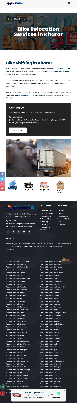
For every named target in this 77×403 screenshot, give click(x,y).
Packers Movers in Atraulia (16, 287)
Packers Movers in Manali (15, 273)
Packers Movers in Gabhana (16, 307)
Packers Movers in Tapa (49, 384)
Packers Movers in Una (14, 381)
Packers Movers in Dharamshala (18, 261)
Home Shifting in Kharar (44, 190)
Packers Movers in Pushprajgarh (52, 361)
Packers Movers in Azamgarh (17, 350)
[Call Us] (2, 393)
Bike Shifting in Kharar (29, 190)
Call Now (18, 130)
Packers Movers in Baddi (49, 298)
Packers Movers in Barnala (16, 367)
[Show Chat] (3, 387)
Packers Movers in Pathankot (51, 387)
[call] (51, 393)
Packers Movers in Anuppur (50, 333)
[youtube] (24, 232)
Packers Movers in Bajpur (49, 310)
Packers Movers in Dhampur (50, 367)
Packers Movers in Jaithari (15, 318)
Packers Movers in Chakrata (50, 378)
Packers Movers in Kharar (15, 270)
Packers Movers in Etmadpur (16, 290)
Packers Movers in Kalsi (14, 275)
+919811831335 (17, 117)
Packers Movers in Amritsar (50, 321)
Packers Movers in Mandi (15, 313)
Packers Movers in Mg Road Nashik (52, 287)
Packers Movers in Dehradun (16, 378)
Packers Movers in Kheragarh (17, 327)
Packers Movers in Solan (15, 298)
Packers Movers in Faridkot (50, 318)
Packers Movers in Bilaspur (50, 330)
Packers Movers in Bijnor (15, 335)
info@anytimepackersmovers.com (25, 123)
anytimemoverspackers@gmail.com (22, 226)
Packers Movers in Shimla (49, 295)
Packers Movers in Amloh (49, 344)
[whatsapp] (57, 394)
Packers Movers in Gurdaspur (51, 307)
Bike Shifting (46, 219)
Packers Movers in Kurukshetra (17, 341)
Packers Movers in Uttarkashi (50, 364)
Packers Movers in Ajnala (15, 364)
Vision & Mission (65, 219)
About (61, 213)
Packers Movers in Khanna (49, 284)
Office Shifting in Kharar (60, 191)
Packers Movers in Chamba (50, 338)
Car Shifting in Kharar (13, 190)
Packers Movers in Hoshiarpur (17, 361)
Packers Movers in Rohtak (15, 301)
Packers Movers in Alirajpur (16, 264)
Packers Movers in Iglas (48, 350)
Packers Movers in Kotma (15, 352)
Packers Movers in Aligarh (49, 355)
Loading (45, 225)
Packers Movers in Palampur (16, 355)
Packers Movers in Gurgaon (50, 381)
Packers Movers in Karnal (49, 278)
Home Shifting (47, 210)
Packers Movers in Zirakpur (16, 321)
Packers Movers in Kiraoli (15, 304)
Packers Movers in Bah (14, 330)
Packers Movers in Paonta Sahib (18, 278)
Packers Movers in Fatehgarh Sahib (53, 313)
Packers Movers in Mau (48, 347)
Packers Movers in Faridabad (50, 315)
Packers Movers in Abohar (15, 347)
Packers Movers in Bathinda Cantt (18, 295)
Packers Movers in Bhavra (49, 335)
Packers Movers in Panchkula (17, 267)
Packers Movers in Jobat (49, 375)
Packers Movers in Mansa (49, 301)
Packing (45, 222)
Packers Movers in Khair (48, 358)
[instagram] (19, 232)
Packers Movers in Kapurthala (51, 267)
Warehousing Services (46, 228)
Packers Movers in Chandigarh (51, 281)
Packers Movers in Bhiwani (15, 324)
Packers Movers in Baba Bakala (51, 273)
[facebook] (8, 232)
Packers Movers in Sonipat (49, 327)
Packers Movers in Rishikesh (50, 275)
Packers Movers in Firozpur (50, 341)
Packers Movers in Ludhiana (50, 370)
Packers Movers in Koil (48, 372)
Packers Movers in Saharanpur (51, 352)
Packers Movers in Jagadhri (16, 293)
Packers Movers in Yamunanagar (18, 370)
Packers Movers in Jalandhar (50, 290)
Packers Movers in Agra (14, 284)
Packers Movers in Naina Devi (17, 310)
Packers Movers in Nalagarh (16, 333)
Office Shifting (47, 213)
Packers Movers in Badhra (15, 281)
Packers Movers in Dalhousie (50, 264)
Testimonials (63, 216)
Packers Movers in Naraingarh (17, 375)
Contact (62, 225)
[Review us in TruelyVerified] (29, 232)
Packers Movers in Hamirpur (50, 304)
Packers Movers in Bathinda (50, 270)
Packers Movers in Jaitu (14, 372)
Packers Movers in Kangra (15, 315)
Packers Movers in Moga (15, 338)
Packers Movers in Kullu (14, 384)
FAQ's (61, 222)
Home (10, 19)
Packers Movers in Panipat (16, 358)
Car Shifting (46, 216)
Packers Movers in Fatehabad (17, 387)
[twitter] (13, 232)
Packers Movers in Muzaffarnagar (52, 261)
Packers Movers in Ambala (50, 293)
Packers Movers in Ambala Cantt (52, 324)
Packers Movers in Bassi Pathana (18, 344)
